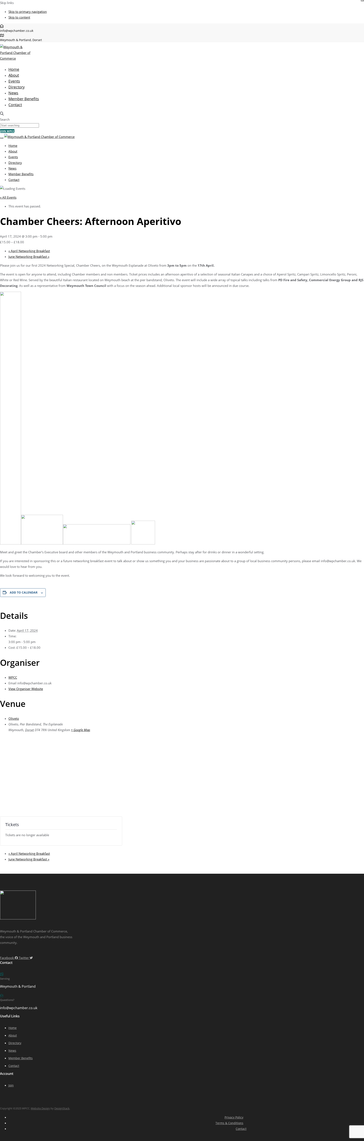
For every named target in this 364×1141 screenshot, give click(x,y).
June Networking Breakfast (28, 256)
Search (5, 119)
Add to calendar (23, 592)
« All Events (8, 197)
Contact (15, 104)
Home (13, 69)
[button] (2, 114)
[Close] (362, 0)
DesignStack (62, 1108)
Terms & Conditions (229, 1123)
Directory (16, 87)
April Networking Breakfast (29, 251)
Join (11, 1085)
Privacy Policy (234, 1117)
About (13, 75)
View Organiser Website (25, 689)
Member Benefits (23, 98)
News (13, 92)
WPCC (12, 677)
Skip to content (19, 17)
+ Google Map (80, 730)
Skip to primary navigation (27, 11)
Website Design (40, 1108)
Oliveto (13, 718)
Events (14, 81)
